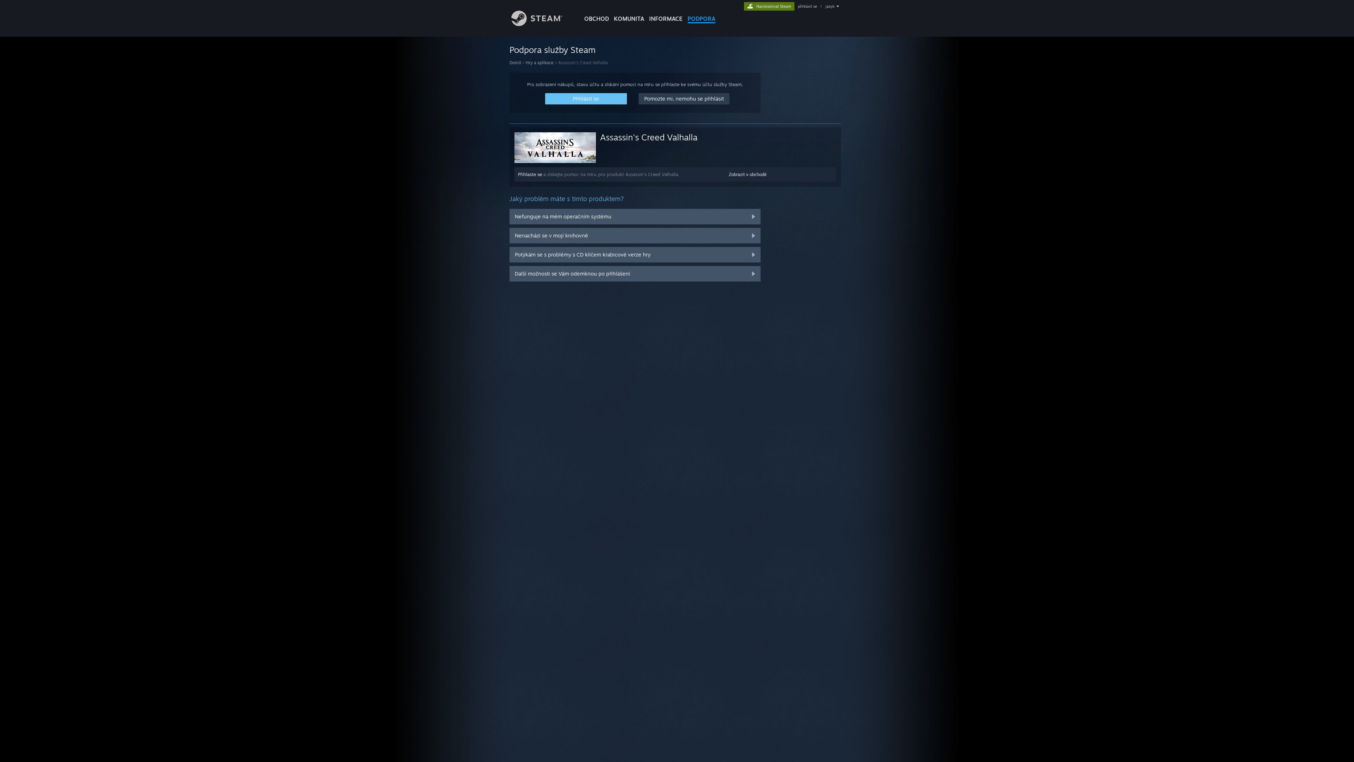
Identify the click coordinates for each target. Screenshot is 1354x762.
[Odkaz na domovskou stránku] (536, 24)
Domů (515, 62)
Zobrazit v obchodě (748, 174)
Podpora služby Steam (553, 49)
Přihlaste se (530, 174)
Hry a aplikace (540, 62)
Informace (666, 18)
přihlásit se (807, 6)
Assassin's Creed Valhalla (648, 137)
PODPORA (701, 18)
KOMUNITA (629, 18)
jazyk (830, 6)
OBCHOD (596, 18)
